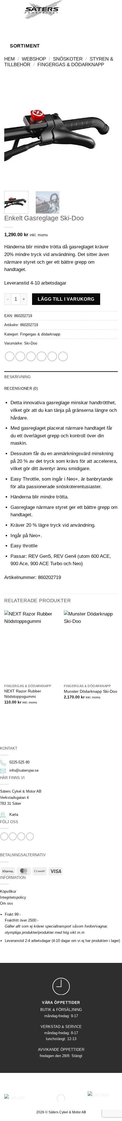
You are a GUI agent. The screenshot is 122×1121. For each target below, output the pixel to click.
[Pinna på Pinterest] (52, 356)
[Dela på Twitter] (31, 356)
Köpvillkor (8, 891)
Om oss (6, 903)
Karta (13, 814)
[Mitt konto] (91, 9)
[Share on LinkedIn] (63, 356)
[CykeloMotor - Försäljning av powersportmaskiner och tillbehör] (43, 10)
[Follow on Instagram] (12, 836)
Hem (9, 59)
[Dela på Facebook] (20, 356)
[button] (12, 9)
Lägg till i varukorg (66, 299)
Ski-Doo (30, 343)
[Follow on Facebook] (4, 836)
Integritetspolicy (13, 897)
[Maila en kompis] (41, 356)
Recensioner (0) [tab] (21, 388)
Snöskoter (68, 59)
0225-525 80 (19, 762)
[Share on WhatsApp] (9, 356)
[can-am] (41, 1098)
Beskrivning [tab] (17, 377)
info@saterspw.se (24, 770)
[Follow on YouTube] (30, 836)
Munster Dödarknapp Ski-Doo (90, 691)
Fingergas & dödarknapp (70, 64)
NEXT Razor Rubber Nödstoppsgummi (22, 693)
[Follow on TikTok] (21, 836)
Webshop (34, 59)
